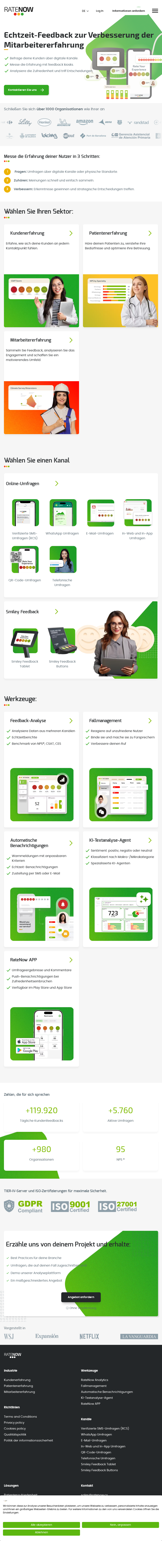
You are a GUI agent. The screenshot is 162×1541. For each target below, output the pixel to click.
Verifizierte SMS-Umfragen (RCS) (105, 1428)
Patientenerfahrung (18, 1386)
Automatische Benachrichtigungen (107, 1391)
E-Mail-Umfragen (94, 1440)
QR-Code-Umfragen (96, 1452)
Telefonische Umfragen (98, 1458)
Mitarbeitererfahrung (19, 1391)
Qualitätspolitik (15, 1434)
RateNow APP (90, 1403)
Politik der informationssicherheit (28, 1440)
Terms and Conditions (20, 1416)
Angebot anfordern (81, 1297)
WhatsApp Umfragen (96, 1434)
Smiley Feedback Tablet (98, 1464)
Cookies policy (15, 1428)
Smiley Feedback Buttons (99, 1470)
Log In (99, 11)
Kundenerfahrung (17, 1380)
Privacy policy (14, 1422)
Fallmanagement (93, 1386)
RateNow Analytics (94, 1380)
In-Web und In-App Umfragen (103, 1446)
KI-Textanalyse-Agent (97, 1397)
